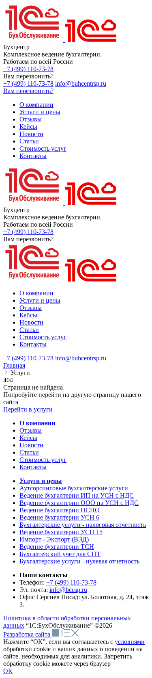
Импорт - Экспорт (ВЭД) (54, 539)
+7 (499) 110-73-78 (28, 68)
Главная (14, 365)
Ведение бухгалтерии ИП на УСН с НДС (76, 495)
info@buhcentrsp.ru (80, 83)
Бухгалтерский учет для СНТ (60, 553)
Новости (31, 445)
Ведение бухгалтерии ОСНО (59, 510)
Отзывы (30, 430)
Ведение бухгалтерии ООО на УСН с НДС (79, 502)
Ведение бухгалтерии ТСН (56, 546)
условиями (130, 641)
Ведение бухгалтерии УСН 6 (59, 517)
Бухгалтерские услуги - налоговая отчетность (82, 524)
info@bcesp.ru (68, 589)
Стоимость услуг (42, 459)
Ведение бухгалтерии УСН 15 (61, 532)
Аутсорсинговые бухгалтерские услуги (73, 488)
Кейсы (28, 437)
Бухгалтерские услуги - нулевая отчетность (79, 561)
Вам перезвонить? (28, 90)
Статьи (29, 452)
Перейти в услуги (28, 409)
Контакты (33, 467)
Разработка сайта (27, 634)
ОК (8, 670)
